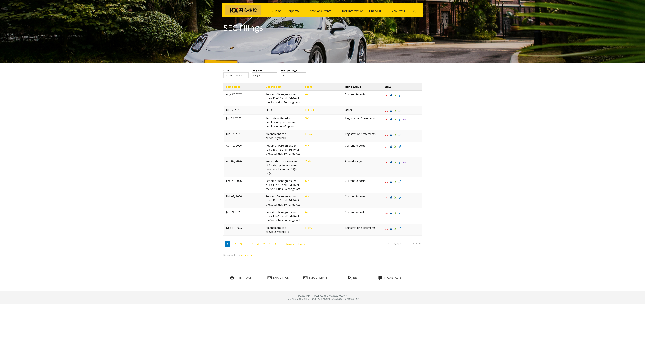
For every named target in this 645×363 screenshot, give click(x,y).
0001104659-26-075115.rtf (391, 119)
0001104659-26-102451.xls (396, 95)
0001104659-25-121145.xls (396, 229)
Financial (375, 11)
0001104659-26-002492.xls (396, 213)
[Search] (413, 11)
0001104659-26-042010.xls (396, 146)
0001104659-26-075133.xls (396, 135)
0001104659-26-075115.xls (396, 119)
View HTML (400, 95)
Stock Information (352, 11)
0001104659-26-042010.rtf (391, 146)
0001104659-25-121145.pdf (386, 229)
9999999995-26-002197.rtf (391, 111)
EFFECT (309, 110)
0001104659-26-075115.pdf (386, 119)
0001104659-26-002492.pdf (386, 213)
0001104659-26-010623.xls (396, 197)
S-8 (307, 118)
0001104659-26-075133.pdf (386, 135)
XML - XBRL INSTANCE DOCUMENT (405, 119)
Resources (397, 11)
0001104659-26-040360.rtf (391, 162)
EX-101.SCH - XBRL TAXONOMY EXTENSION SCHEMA (405, 162)
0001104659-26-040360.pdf (386, 162)
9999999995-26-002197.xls (396, 111)
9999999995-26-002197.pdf (386, 111)
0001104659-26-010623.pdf (386, 197)
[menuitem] (276, 10)
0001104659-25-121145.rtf (391, 229)
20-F (308, 161)
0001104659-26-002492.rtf (391, 213)
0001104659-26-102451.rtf (391, 95)
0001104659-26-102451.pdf (386, 95)
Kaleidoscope (247, 255)
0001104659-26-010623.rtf (391, 197)
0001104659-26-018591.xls (396, 182)
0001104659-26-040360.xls (396, 162)
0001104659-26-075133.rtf (391, 135)
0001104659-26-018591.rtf (391, 182)
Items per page (289, 70)
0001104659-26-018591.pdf (386, 182)
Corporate (293, 11)
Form (308, 87)
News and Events (320, 11)
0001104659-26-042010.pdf (386, 146)
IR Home (276, 11)
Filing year (257, 70)
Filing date (233, 87)
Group (226, 70)
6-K (307, 94)
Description (273, 87)
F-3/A (308, 134)
